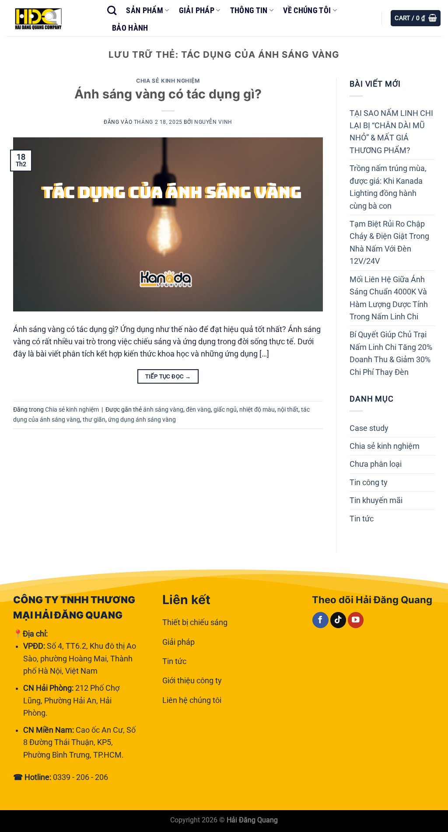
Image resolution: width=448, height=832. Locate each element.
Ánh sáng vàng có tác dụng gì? (168, 93)
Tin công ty (369, 482)
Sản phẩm (144, 10)
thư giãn (94, 419)
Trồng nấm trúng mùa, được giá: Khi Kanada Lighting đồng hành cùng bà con (388, 187)
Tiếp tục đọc (168, 376)
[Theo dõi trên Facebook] (320, 620)
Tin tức (362, 518)
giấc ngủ (225, 409)
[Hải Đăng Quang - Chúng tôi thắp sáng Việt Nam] (50, 18)
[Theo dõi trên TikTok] (338, 620)
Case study (369, 428)
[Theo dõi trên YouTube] (356, 620)
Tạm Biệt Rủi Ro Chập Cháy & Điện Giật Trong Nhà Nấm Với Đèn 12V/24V (389, 243)
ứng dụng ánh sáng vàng (142, 419)
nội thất (287, 409)
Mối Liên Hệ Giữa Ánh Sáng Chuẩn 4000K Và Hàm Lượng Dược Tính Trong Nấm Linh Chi (389, 298)
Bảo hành (130, 28)
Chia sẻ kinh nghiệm (168, 80)
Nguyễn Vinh (213, 122)
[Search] (111, 10)
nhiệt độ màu (257, 409)
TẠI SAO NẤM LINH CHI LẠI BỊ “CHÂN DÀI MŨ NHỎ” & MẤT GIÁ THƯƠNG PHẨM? (391, 132)
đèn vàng (198, 409)
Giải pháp (196, 10)
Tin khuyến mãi (376, 500)
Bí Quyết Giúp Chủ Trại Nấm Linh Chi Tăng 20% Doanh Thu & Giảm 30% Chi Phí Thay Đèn (391, 353)
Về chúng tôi (307, 10)
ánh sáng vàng (163, 409)
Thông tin (249, 10)
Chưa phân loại (376, 464)
